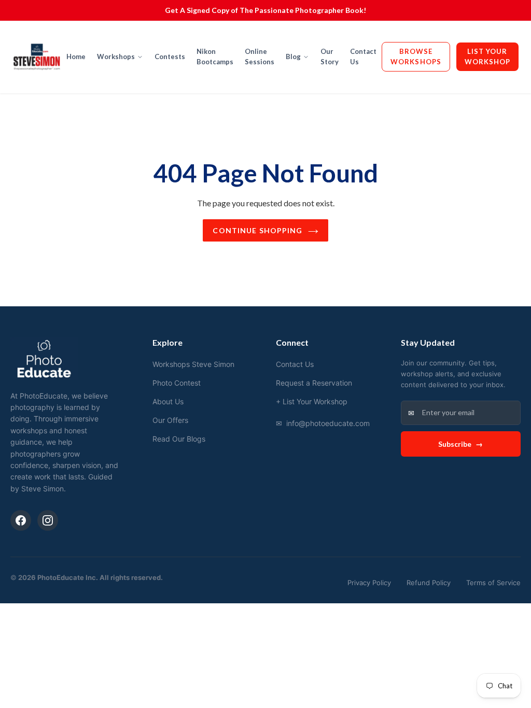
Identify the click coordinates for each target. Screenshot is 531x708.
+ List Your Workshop (311, 401)
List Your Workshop (487, 56)
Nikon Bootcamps (215, 56)
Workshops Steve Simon (193, 364)
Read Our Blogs (178, 438)
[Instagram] (47, 520)
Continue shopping (257, 230)
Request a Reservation (314, 382)
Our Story (329, 56)
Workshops (116, 56)
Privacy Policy (369, 582)
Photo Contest (176, 382)
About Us (168, 401)
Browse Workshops (415, 56)
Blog (293, 56)
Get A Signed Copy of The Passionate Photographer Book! (265, 10)
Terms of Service (493, 582)
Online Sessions (259, 56)
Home (76, 56)
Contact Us (363, 56)
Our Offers (170, 420)
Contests (170, 56)
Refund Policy (429, 582)
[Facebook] (20, 520)
